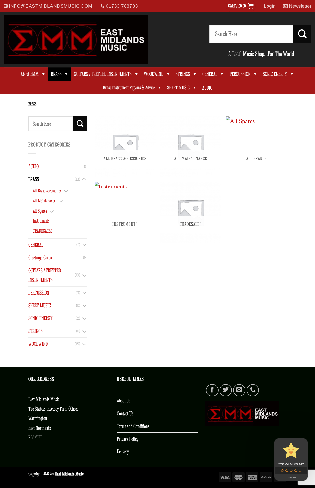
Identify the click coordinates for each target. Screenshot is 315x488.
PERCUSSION (240, 74)
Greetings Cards (40, 257)
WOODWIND (153, 74)
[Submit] (302, 34)
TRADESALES (42, 231)
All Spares (40, 211)
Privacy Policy (127, 438)
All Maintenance (44, 201)
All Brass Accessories (47, 190)
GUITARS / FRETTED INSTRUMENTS (103, 74)
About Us (123, 400)
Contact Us (125, 413)
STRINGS (183, 74)
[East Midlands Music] (76, 39)
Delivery (123, 451)
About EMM (30, 74)
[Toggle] (84, 179)
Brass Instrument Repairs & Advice (129, 87)
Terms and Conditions (133, 426)
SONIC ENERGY (275, 74)
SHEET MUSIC (178, 87)
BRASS (56, 74)
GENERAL (209, 74)
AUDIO (33, 166)
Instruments (41, 221)
